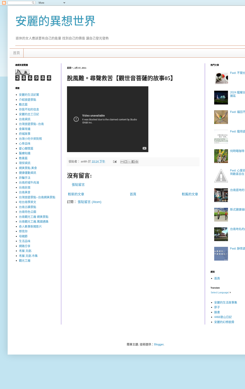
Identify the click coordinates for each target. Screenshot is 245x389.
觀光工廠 (24, 260)
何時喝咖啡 (237, 151)
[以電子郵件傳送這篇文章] (122, 162)
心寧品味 (24, 143)
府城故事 (24, 133)
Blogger (158, 344)
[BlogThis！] (126, 162)
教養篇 (23, 158)
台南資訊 (24, 119)
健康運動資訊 (27, 172)
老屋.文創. (25, 250)
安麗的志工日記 (29, 114)
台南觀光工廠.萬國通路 (33, 221)
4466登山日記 (223, 317)
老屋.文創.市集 (28, 255)
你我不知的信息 (29, 109)
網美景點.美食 (28, 168)
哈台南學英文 (27, 202)
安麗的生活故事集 (225, 302)
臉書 (217, 312)
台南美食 (24, 192)
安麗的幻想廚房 (224, 322)
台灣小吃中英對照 (30, 138)
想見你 (23, 231)
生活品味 (24, 241)
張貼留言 (78, 185)
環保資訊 (24, 163)
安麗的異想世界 (55, 21)
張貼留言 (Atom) (89, 202)
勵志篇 (23, 104)
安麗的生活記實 (29, 94)
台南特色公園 (27, 211)
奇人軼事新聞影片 (30, 226)
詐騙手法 (24, 177)
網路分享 (24, 246)
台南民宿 (24, 187)
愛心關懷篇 (26, 148)
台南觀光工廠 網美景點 (33, 216)
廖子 (217, 307)
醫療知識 (24, 153)
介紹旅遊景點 (27, 99)
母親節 (23, 236)
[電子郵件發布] (115, 161)
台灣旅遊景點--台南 (31, 124)
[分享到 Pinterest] (137, 162)
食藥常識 (24, 128)
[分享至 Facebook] (133, 162)
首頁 (16, 53)
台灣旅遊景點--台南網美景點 (37, 197)
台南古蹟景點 (27, 207)
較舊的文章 (190, 194)
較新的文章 (76, 194)
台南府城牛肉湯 (29, 182)
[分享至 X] (129, 162)
